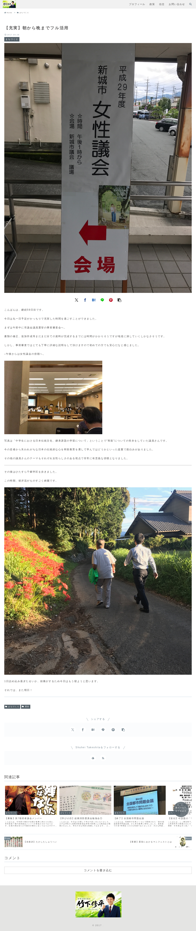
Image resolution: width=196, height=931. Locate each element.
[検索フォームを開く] (190, 4)
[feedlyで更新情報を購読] (93, 758)
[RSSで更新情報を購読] (103, 758)
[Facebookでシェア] (85, 300)
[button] (119, 300)
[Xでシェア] (77, 300)
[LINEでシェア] (102, 300)
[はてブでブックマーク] (94, 300)
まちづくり (13, 706)
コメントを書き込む (98, 870)
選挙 (27, 706)
